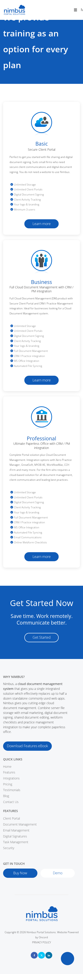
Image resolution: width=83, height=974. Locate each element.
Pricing (7, 784)
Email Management (16, 830)
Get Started (41, 635)
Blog (6, 796)
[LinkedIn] (48, 955)
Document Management (20, 824)
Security (8, 848)
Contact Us (11, 802)
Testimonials (11, 790)
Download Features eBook (21, 744)
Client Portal (11, 818)
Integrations (11, 778)
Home (7, 766)
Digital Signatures (15, 836)
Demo (45, 871)
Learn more (42, 222)
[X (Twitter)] (41, 955)
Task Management (15, 842)
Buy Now (9, 871)
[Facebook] (34, 955)
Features (9, 772)
